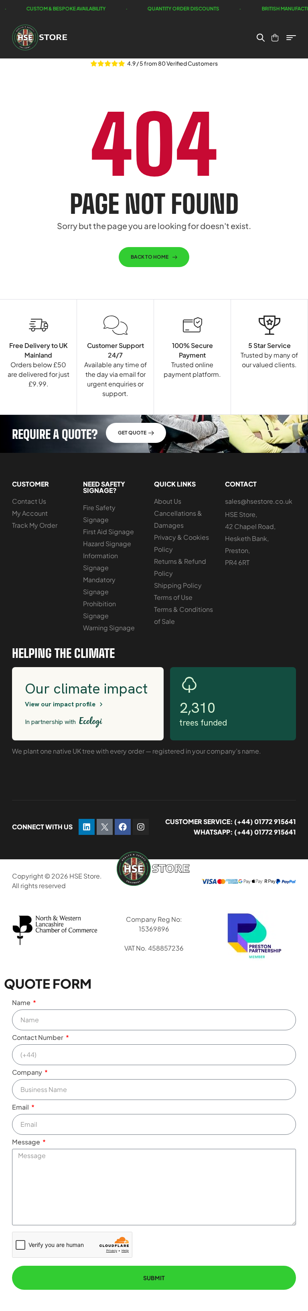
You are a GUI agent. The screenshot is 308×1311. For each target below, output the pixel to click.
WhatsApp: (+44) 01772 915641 (245, 832)
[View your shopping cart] (275, 38)
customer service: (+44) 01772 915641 (230, 821)
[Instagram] (141, 827)
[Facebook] (123, 827)
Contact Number (38, 1037)
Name (22, 1002)
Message (26, 1142)
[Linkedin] (87, 827)
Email (21, 1107)
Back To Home (149, 257)
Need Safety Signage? (104, 487)
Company (27, 1072)
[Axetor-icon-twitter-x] (105, 827)
